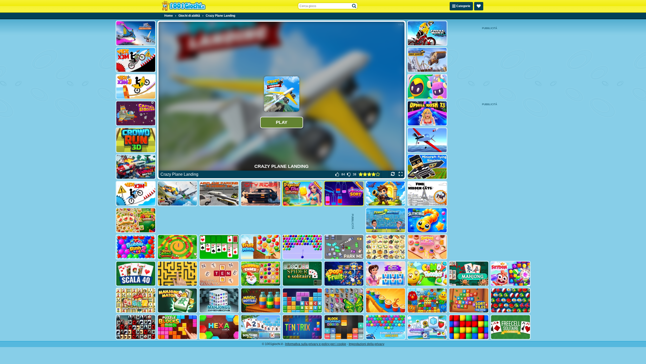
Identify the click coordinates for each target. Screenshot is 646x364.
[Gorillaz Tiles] (136, 327)
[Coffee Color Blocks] (385, 300)
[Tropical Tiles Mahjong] (302, 193)
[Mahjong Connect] (136, 300)
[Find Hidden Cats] (427, 193)
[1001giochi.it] (184, 6)
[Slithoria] (427, 220)
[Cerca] (354, 6)
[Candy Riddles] (427, 273)
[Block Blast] (302, 300)
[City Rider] (260, 193)
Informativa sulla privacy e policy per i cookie (315, 344)
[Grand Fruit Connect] (136, 220)
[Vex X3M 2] (136, 193)
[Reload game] (393, 174)
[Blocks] (469, 327)
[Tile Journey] (427, 327)
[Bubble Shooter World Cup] (510, 300)
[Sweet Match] (427, 247)
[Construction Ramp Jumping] (427, 60)
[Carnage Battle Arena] (136, 167)
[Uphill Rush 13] (427, 113)
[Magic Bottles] (260, 300)
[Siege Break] (385, 193)
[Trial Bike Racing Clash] (427, 33)
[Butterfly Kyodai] (344, 300)
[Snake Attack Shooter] (177, 247)
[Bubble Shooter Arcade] (385, 327)
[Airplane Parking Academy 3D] (219, 193)
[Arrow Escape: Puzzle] (177, 273)
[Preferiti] (478, 6)
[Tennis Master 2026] (385, 220)
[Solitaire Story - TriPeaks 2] (260, 327)
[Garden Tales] (260, 273)
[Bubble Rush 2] (136, 247)
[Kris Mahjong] (385, 247)
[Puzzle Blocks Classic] (177, 327)
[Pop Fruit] (344, 273)
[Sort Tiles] (469, 300)
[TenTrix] (302, 327)
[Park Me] (344, 247)
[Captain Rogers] (136, 113)
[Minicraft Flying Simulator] (427, 167)
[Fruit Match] (260, 247)
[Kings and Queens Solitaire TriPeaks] (385, 273)
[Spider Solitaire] (302, 273)
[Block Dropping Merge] (344, 327)
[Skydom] (510, 273)
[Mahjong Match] (177, 300)
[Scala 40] (136, 273)
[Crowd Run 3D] (136, 140)
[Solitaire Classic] (219, 247)
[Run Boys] (427, 86)
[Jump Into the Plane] (177, 193)
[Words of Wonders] (219, 273)
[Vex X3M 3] (136, 86)
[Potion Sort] (344, 193)
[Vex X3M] (136, 60)
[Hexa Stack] (219, 327)
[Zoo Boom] (427, 300)
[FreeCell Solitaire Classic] (510, 327)
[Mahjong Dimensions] (219, 300)
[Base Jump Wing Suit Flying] (136, 33)
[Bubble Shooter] (302, 247)
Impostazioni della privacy (366, 344)
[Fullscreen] (401, 174)
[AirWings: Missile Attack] (427, 140)
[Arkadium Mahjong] (469, 273)
